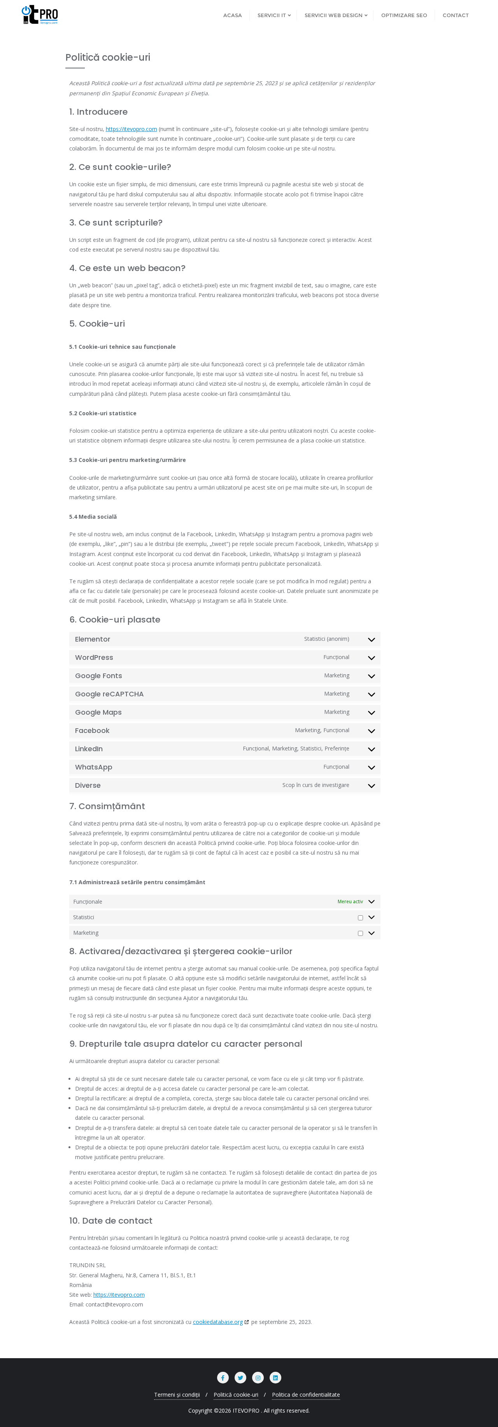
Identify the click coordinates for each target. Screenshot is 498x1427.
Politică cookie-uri (236, 1394)
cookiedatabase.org (218, 1322)
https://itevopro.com (131, 129)
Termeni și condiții (177, 1394)
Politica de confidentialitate (306, 1394)
